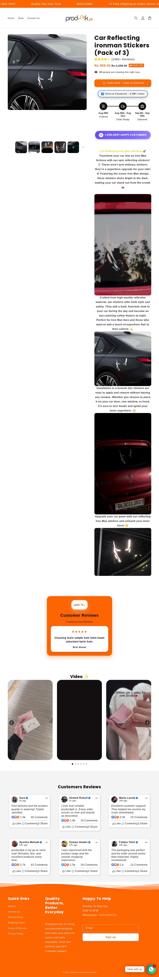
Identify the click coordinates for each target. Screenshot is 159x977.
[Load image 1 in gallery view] (21, 147)
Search (12, 906)
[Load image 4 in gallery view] (60, 147)
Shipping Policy (16, 922)
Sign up (111, 937)
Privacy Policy (15, 933)
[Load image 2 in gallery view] (34, 147)
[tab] (72, 764)
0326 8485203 (108, 915)
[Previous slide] (11, 722)
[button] (136, 18)
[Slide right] (83, 147)
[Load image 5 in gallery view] (73, 147)
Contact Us (14, 911)
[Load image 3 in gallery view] (47, 147)
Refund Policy (15, 917)
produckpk (74, 972)
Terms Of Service (17, 928)
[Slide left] (11, 147)
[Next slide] (147, 722)
